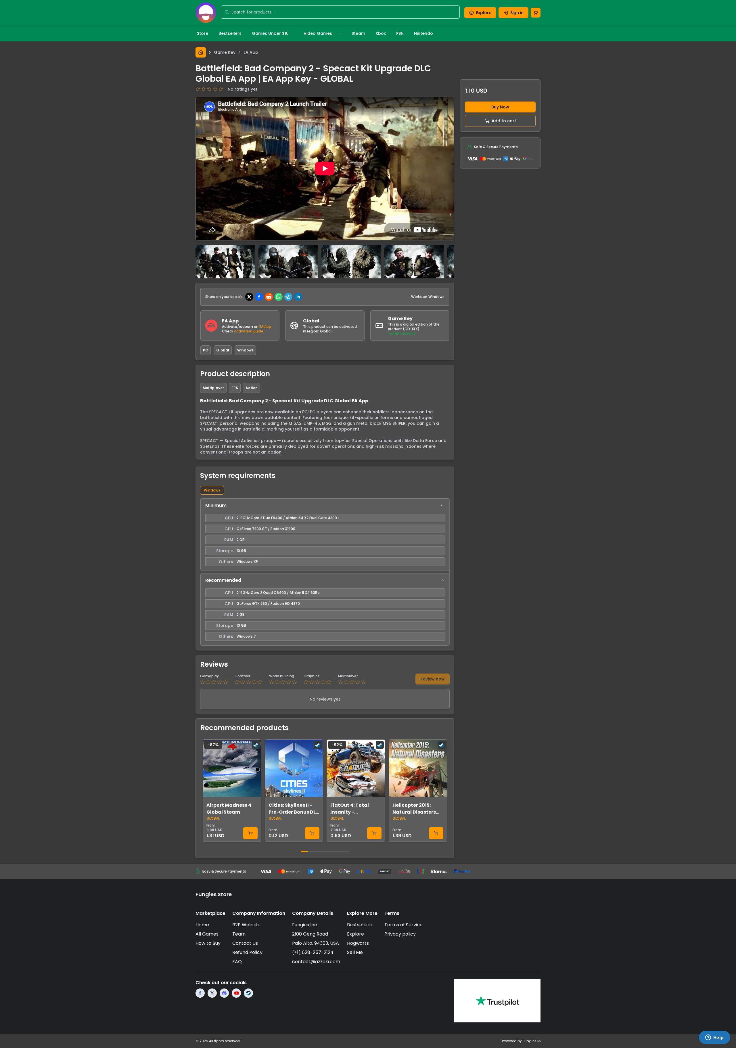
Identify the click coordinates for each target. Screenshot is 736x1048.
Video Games (318, 33)
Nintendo (423, 33)
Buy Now (500, 107)
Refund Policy (247, 952)
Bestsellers (229, 33)
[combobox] (343, 12)
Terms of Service (403, 924)
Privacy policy (400, 934)
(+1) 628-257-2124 (313, 952)
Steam (358, 33)
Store (202, 33)
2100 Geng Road (310, 934)
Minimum (216, 505)
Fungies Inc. (305, 924)
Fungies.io (531, 1041)
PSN (400, 33)
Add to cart (504, 121)
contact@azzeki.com (316, 961)
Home (202, 924)
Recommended (223, 580)
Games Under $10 (270, 33)
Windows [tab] (212, 490)
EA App (265, 326)
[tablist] (325, 490)
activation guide (248, 331)
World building (281, 676)
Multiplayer (348, 676)
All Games (206, 934)
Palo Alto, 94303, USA (315, 943)
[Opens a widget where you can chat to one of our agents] (714, 1038)
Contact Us (245, 943)
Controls (242, 676)
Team (239, 934)
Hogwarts (358, 943)
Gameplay (209, 676)
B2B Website (246, 924)
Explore (483, 13)
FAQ (237, 961)
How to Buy (208, 943)
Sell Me (355, 952)
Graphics (311, 676)
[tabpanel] (325, 572)
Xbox (380, 33)
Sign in (517, 13)
